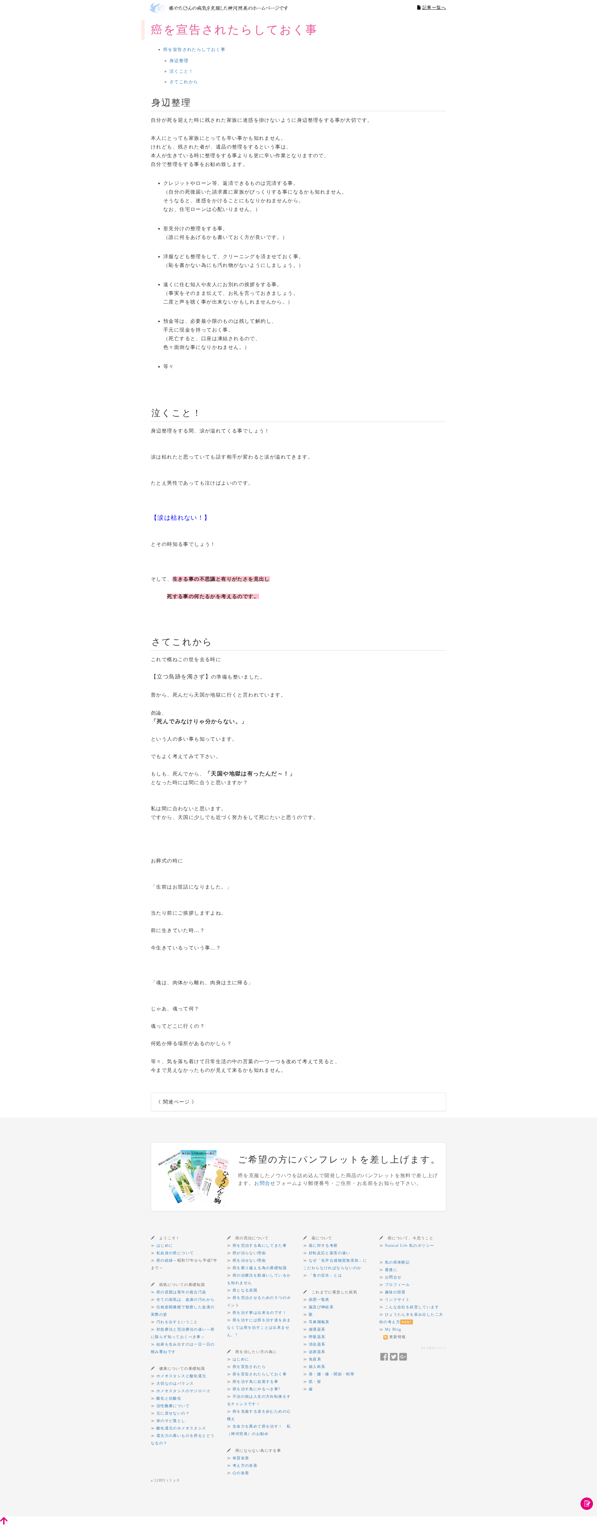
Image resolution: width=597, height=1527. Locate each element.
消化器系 (317, 1344)
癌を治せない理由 (249, 1260)
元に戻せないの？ (173, 1413)
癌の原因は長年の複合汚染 (181, 1292)
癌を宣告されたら (249, 1367)
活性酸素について (173, 1406)
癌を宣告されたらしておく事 (194, 49)
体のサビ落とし (171, 1421)
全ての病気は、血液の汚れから (185, 1299)
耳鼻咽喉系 (319, 1322)
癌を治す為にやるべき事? (256, 1389)
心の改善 (241, 1473)
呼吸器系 (317, 1337)
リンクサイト (397, 1299)
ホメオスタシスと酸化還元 (181, 1376)
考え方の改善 (245, 1465)
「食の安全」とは (325, 1275)
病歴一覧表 (319, 1299)
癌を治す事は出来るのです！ (260, 1312)
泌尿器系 (317, 1352)
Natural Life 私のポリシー (409, 1245)
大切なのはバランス (175, 1383)
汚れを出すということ (177, 1322)
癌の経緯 (164, 1260)
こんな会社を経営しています (412, 1307)
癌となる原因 (245, 1290)
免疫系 (315, 1359)
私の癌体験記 (397, 1262)
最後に (391, 1270)
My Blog (393, 1329)
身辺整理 (179, 60)
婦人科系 (317, 1367)
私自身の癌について (175, 1253)
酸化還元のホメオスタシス (181, 1428)
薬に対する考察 (323, 1245)
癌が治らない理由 (249, 1253)
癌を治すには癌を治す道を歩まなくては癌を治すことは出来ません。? (259, 1327)
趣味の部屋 (395, 1292)
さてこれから (183, 82)
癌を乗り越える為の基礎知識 (260, 1268)
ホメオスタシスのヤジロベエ (183, 1391)
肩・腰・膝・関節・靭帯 (331, 1374)
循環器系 (317, 1329)
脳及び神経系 (321, 1307)
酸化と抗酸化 (168, 1398)
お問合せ (265, 1183)
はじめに (164, 1245)
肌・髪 (315, 1381)
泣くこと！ (181, 71)
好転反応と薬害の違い (329, 1253)
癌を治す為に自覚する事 (255, 1381)
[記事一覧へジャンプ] (587, 1503)
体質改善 (241, 1458)
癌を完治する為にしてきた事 (260, 1245)
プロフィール (397, 1284)
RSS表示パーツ (433, 1348)
